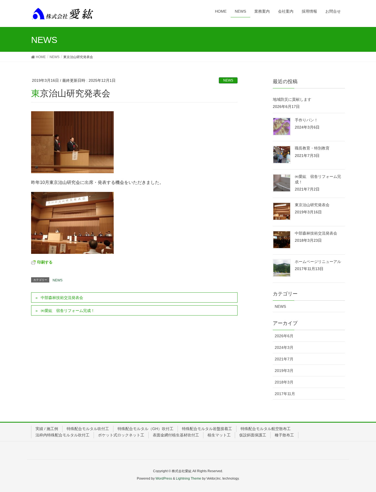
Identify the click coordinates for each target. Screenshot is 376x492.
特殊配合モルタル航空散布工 (266, 428)
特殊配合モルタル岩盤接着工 (207, 428)
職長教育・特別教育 (312, 148)
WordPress (164, 478)
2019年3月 (284, 370)
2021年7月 (284, 359)
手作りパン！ (306, 120)
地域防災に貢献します (292, 99)
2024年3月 (284, 347)
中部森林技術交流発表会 (62, 297)
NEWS (228, 80)
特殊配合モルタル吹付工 (88, 428)
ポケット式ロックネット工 (121, 435)
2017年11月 (285, 394)
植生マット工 (219, 435)
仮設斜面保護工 (252, 435)
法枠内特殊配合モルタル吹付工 (62, 435)
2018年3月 (284, 382)
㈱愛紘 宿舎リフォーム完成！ (68, 310)
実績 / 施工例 (47, 428)
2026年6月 (284, 336)
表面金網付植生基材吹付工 (176, 435)
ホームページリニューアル (318, 261)
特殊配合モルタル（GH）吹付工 (145, 428)
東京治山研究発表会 (312, 205)
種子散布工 (284, 435)
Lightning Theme (188, 478)
